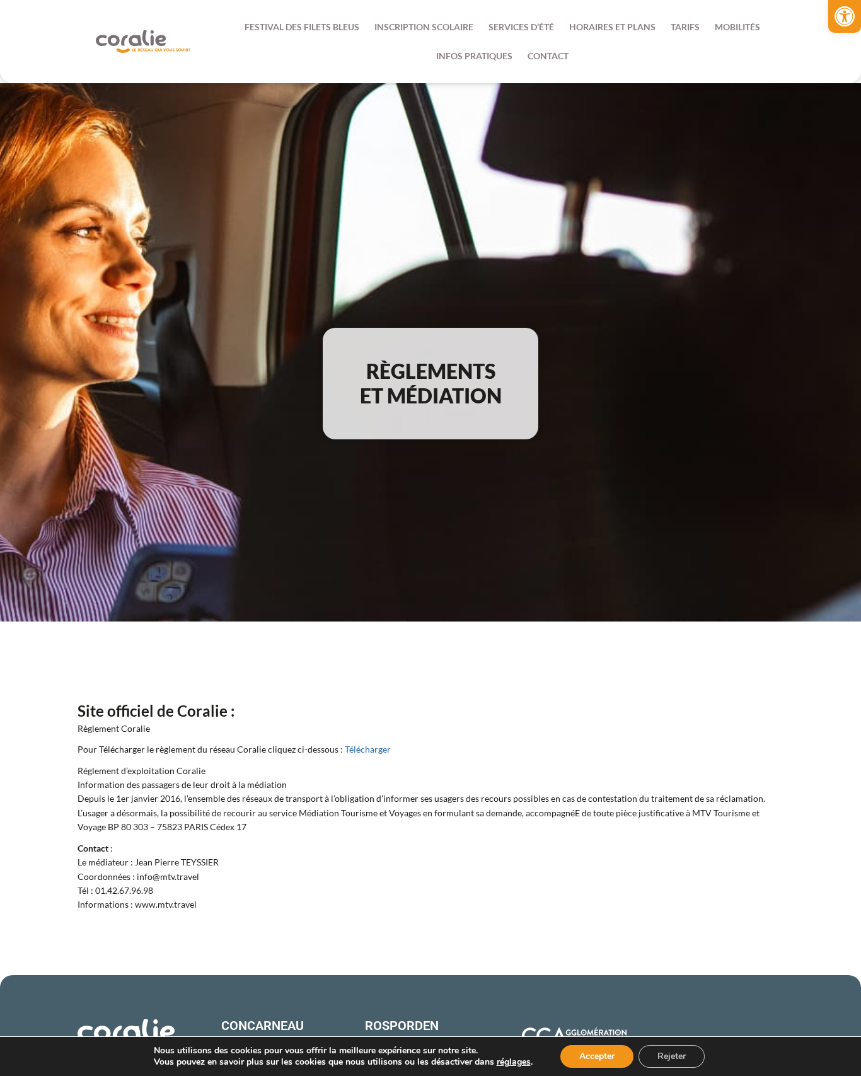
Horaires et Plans (612, 26)
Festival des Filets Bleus (302, 26)
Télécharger (368, 749)
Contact (548, 55)
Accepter (597, 1056)
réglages (514, 1062)
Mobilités (737, 26)
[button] (844, 16)
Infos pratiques (474, 55)
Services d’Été (521, 26)
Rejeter (671, 1056)
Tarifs (685, 26)
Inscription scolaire (423, 26)
